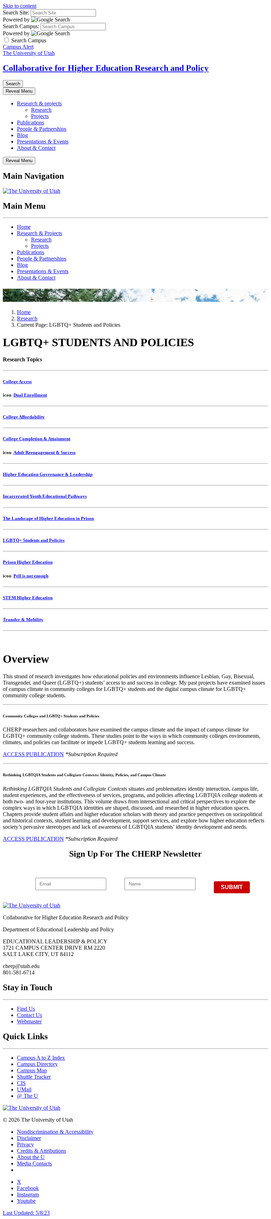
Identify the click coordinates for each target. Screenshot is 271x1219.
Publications (30, 122)
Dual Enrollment (30, 395)
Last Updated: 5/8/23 (26, 1213)
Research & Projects (39, 233)
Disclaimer (29, 1138)
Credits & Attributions (41, 1151)
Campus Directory (37, 1064)
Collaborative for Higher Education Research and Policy (106, 68)
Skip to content (19, 6)
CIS (21, 1083)
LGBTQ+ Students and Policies (34, 540)
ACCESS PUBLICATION (33, 754)
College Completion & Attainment (36, 438)
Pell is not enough (30, 575)
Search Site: (16, 13)
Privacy (25, 1144)
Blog (22, 135)
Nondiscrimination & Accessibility (55, 1132)
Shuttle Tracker (34, 1077)
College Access (17, 381)
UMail (24, 1089)
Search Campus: (21, 26)
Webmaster (29, 1021)
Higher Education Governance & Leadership (47, 474)
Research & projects (39, 103)
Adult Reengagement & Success (44, 452)
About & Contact (36, 148)
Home (24, 227)
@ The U (27, 1096)
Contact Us (29, 1015)
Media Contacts (34, 1163)
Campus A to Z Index (41, 1058)
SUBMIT (232, 887)
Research (41, 110)
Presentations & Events (42, 142)
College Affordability (24, 416)
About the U (31, 1157)
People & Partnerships (41, 129)
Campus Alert (18, 47)
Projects (40, 116)
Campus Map (32, 1070)
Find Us (26, 1009)
